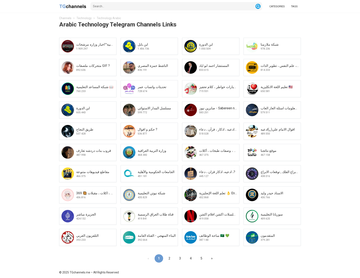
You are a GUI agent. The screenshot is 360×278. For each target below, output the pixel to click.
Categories (277, 6)
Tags (294, 6)
